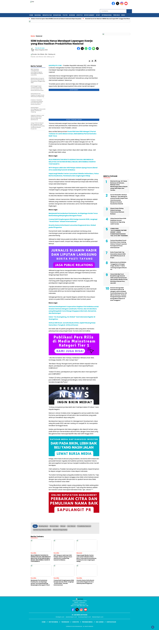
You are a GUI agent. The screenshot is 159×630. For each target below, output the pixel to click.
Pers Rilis (116, 15)
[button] (89, 61)
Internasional (107, 15)
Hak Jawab (99, 622)
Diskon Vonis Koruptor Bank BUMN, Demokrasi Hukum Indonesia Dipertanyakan (56, 18)
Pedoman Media (87, 622)
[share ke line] (94, 49)
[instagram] (122, 4)
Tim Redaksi (65, 622)
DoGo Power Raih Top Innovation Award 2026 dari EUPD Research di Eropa (118, 254)
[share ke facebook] (79, 49)
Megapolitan (47, 15)
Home (31, 15)
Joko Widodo (71, 526)
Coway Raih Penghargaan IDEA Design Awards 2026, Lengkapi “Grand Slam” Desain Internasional (73, 220)
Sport (98, 15)
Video (123, 15)
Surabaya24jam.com (84, 617)
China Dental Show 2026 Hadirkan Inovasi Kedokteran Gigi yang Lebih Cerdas (118, 221)
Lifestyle (79, 15)
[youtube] (126, 4)
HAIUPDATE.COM (55, 65)
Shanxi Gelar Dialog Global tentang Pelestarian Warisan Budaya (117, 211)
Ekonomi (72, 15)
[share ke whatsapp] (86, 49)
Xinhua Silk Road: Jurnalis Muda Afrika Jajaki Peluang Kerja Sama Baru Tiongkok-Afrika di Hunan (72, 324)
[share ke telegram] (90, 49)
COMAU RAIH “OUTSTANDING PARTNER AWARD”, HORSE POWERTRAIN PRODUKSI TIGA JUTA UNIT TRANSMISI (119, 232)
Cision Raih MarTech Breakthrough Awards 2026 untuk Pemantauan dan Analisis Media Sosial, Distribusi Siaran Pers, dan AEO (119, 278)
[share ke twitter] (83, 49)
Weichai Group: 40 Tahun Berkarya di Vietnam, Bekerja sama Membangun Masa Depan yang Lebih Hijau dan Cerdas (118, 185)
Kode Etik (75, 622)
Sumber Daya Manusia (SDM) (42, 530)
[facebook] (114, 4)
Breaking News (43, 526)
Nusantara (57, 15)
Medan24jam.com (97, 617)
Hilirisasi (62, 526)
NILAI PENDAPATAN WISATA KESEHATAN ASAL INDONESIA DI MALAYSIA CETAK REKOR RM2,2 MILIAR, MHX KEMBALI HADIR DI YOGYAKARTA (72, 161)
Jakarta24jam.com (71, 617)
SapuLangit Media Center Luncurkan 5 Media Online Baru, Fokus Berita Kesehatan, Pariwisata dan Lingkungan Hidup (74, 174)
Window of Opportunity (60, 530)
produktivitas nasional (84, 526)
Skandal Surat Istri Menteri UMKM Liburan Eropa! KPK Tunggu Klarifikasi (107, 18)
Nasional (38, 15)
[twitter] (118, 4)
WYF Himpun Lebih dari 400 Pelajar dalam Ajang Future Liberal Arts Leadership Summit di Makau (73, 169)
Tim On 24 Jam (40, 48)
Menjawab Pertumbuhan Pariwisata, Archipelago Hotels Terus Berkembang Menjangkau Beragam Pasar (73, 214)
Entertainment (89, 15)
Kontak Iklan (111, 622)
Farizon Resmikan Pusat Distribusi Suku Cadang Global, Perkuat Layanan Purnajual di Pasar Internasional (118, 243)
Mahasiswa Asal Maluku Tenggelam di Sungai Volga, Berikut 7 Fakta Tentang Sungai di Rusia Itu (118, 265)
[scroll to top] (152, 627)
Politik (65, 15)
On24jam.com (60, 617)
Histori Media (53, 622)
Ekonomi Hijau (54, 526)
